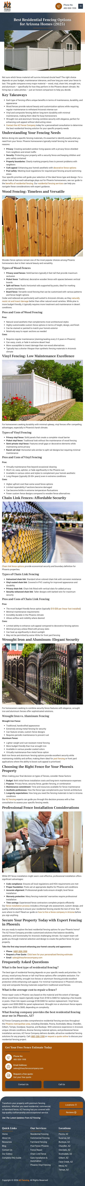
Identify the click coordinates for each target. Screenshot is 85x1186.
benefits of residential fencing (19, 183)
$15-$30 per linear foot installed (65, 608)
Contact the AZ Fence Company (20, 125)
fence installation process (18, 905)
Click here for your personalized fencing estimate (50, 954)
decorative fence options (64, 167)
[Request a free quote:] (8, 1075)
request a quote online (57, 1036)
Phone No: (68, 4)
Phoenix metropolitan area (18, 1023)
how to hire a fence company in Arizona (56, 912)
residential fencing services (50, 183)
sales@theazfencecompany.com (27, 957)
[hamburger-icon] (80, 6)
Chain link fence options (13, 566)
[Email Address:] (8, 1066)
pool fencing (59, 758)
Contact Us (23, 1084)
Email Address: (20, 1065)
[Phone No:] (58, 6)
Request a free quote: (23, 1074)
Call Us (61, 1084)
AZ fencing (11, 799)
